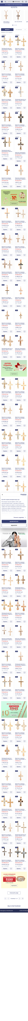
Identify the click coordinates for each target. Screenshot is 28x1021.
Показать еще (14, 893)
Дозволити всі (14, 521)
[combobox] (21, 29)
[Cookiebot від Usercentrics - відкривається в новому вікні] (20, 495)
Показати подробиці (19, 517)
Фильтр (7, 29)
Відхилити (14, 525)
